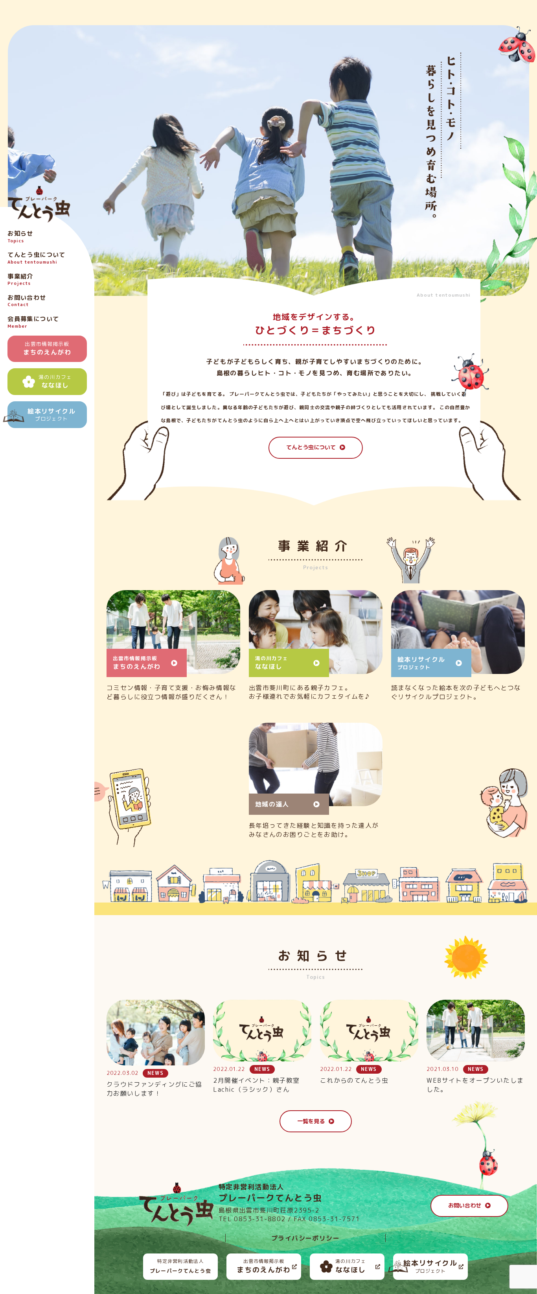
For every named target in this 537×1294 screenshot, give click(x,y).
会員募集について (33, 321)
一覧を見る (311, 1121)
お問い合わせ (464, 1205)
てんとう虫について (36, 258)
